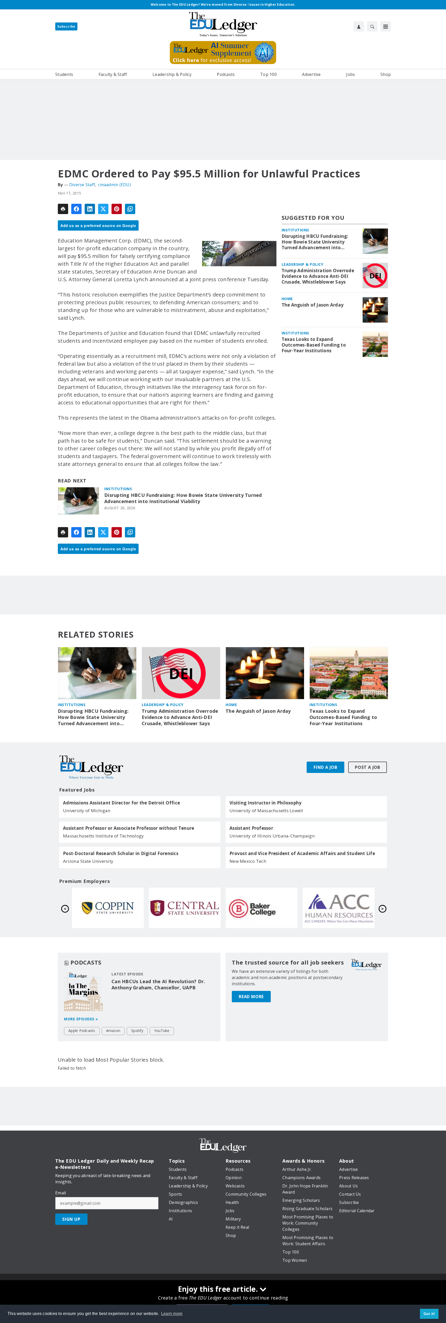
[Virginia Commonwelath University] (185, 908)
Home (287, 298)
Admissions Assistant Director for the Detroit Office (121, 803)
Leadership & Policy (302, 264)
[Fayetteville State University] (108, 908)
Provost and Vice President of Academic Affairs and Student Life (302, 853)
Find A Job (325, 767)
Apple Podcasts (81, 1030)
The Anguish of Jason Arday (313, 305)
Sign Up (71, 1219)
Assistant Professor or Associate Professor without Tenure (128, 828)
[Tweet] (103, 209)
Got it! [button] (429, 1314)
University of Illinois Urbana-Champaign (272, 836)
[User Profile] (359, 26)
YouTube (162, 1030)
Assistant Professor (251, 828)
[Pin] (117, 209)
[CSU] (262, 908)
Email (60, 1193)
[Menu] (385, 26)
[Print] (63, 209)
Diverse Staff (82, 184)
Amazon (113, 1030)
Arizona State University (88, 861)
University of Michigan (86, 810)
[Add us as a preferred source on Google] (130, 209)
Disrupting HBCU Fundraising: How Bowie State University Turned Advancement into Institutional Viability (183, 498)
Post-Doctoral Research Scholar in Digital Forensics (120, 853)
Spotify (137, 1030)
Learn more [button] (172, 1313)
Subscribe (66, 26)
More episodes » (81, 1018)
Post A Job (367, 767)
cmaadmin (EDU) (114, 184)
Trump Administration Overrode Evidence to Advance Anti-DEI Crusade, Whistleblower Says (318, 276)
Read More (251, 996)
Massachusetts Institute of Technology (103, 836)
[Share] (76, 209)
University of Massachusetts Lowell (266, 810)
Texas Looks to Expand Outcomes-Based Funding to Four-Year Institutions (314, 345)
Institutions (118, 488)
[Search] (372, 26)
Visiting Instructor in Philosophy (265, 803)
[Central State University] (339, 908)
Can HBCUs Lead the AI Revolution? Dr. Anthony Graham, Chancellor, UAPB (158, 984)
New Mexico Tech (247, 861)
